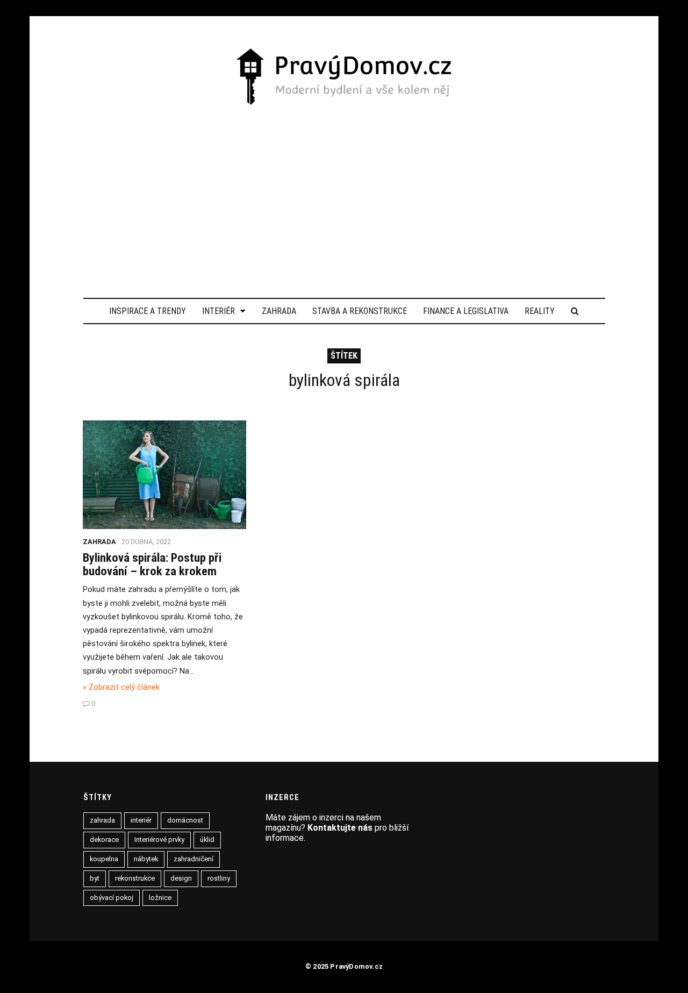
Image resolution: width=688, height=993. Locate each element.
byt (94, 878)
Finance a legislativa (465, 311)
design (181, 878)
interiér (141, 820)
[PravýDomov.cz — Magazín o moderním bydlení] (344, 77)
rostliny (218, 878)
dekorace (104, 839)
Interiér (218, 311)
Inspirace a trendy (147, 311)
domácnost (185, 820)
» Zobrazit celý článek (121, 687)
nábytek (146, 859)
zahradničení (193, 859)
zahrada (102, 820)
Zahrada (279, 311)
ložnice (160, 898)
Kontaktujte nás (339, 828)
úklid (207, 839)
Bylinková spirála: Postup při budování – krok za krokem (152, 564)
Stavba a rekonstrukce (359, 311)
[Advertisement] (344, 187)
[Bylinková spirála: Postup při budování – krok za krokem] (164, 526)
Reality (540, 311)
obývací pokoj (111, 898)
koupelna (104, 859)
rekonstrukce (135, 878)
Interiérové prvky (159, 839)
